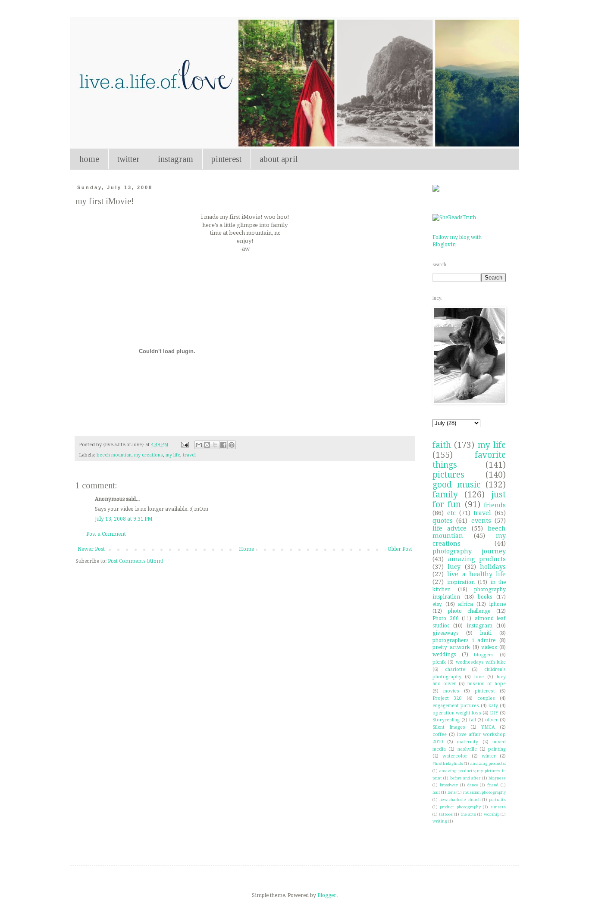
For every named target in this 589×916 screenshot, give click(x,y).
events (481, 520)
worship (491, 814)
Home (246, 549)
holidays (493, 566)
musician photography (484, 792)
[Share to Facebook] (223, 445)
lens (452, 792)
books (485, 597)
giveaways (445, 633)
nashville (467, 749)
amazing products (477, 559)
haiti (486, 633)
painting (497, 749)
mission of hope (486, 683)
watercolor (454, 756)
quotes (442, 520)
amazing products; (488, 763)
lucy (454, 566)
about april (279, 159)
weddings (444, 655)
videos (489, 647)
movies (451, 691)
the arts (468, 814)
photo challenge (469, 611)
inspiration (461, 582)
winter (489, 756)
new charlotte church (460, 799)
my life (173, 455)
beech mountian (114, 455)
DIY (494, 713)
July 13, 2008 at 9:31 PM (124, 519)
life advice (449, 528)
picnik (439, 662)
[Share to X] (215, 445)
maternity (467, 742)
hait (436, 792)
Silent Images (448, 727)
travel (189, 455)
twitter (128, 159)
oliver (491, 720)
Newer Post (91, 549)
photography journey (469, 551)
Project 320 (446, 698)
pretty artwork (451, 647)
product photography (460, 806)
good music (456, 485)
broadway (449, 784)
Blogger (326, 895)
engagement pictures (455, 705)
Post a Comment (106, 534)
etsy (437, 604)
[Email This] (198, 445)
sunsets (498, 806)
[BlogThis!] (207, 445)
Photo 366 (445, 618)
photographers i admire (463, 640)
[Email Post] (184, 444)
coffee (439, 734)
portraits (497, 799)
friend (492, 784)
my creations (148, 455)
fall (472, 720)
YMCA (488, 727)
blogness (497, 778)
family (445, 495)
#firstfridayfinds (447, 763)
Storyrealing (446, 720)
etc (451, 512)
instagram (175, 159)
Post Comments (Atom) (135, 561)
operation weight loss (456, 713)
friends (495, 505)
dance (472, 784)
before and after (465, 778)
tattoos (446, 814)
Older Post (400, 549)
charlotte (455, 669)
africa (465, 604)
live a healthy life (476, 574)
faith (441, 445)
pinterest (226, 159)
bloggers (484, 655)
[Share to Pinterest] (231, 445)
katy (493, 705)
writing (439, 821)
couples (486, 698)
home (89, 159)
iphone (497, 604)
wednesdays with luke (481, 662)
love (479, 677)
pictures (448, 475)
